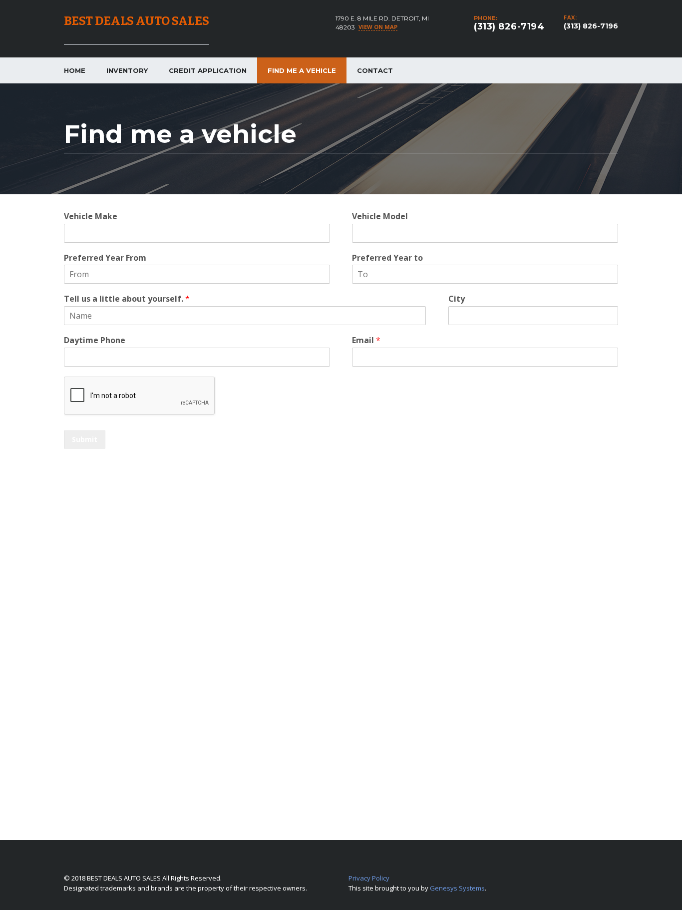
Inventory (127, 70)
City (456, 299)
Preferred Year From (105, 258)
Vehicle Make (90, 216)
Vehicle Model (380, 216)
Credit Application (208, 70)
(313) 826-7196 (591, 25)
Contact (375, 70)
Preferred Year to (387, 258)
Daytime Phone (94, 340)
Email (366, 340)
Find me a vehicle (302, 70)
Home (74, 70)
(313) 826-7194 (509, 26)
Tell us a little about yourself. (127, 299)
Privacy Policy (368, 878)
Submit (84, 439)
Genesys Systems (457, 888)
